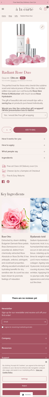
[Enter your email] (44, 322)
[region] (24, 378)
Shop (10, 16)
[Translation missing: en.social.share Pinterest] (8, 181)
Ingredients (7, 158)
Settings (24, 379)
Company (6, 338)
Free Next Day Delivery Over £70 (24, 2)
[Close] (46, 362)
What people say (10, 151)
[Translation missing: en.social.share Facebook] (3, 181)
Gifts (16, 16)
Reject (24, 386)
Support (5, 358)
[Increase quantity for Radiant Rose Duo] (10, 130)
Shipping (13, 80)
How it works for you (11, 139)
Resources (7, 348)
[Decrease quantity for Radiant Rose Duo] (3, 130)
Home (4, 16)
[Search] (41, 9)
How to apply (8, 145)
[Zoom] (42, 27)
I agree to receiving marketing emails (18, 327)
